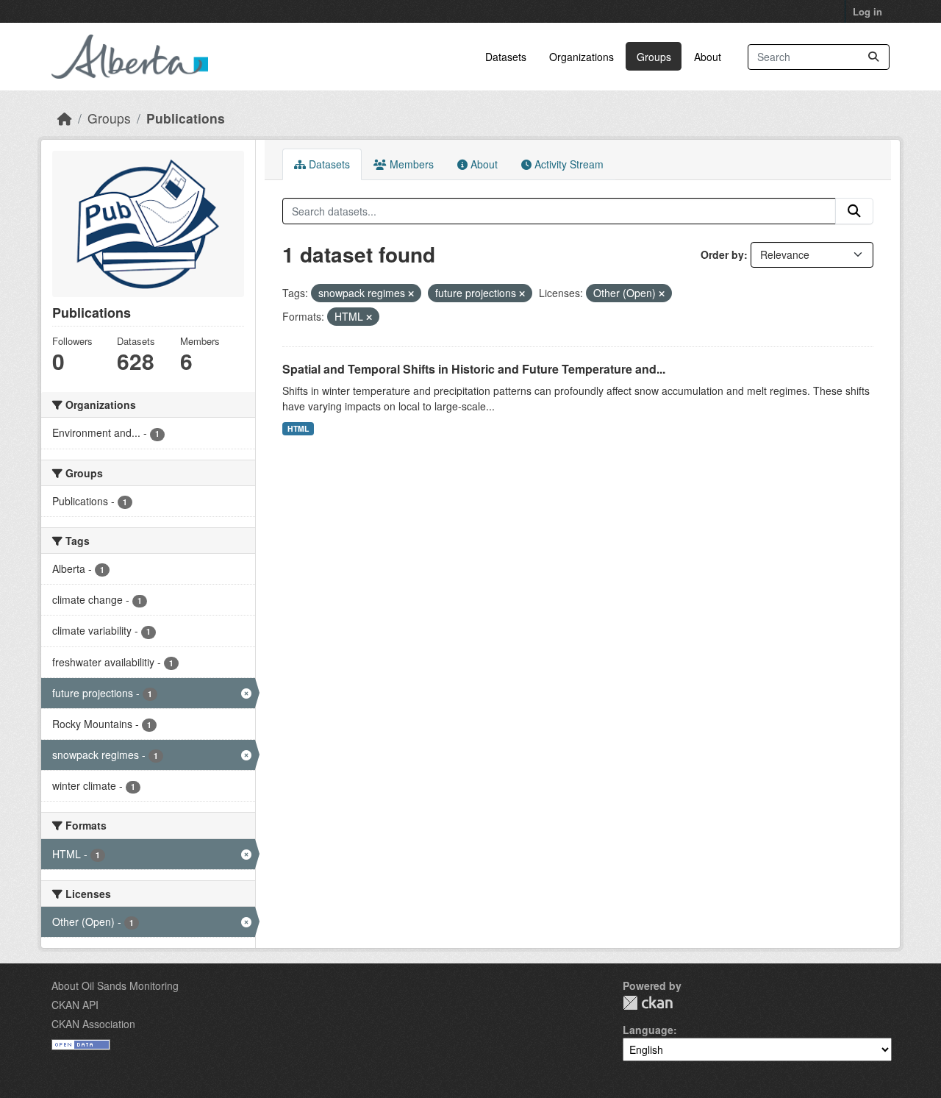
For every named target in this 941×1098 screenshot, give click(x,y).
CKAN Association (93, 1023)
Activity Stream (568, 164)
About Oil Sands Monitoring (115, 985)
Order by (722, 254)
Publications (185, 118)
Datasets (505, 56)
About (707, 56)
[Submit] (873, 57)
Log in (867, 11)
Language (648, 1029)
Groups (654, 56)
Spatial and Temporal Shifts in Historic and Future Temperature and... (473, 368)
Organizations (581, 56)
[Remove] (411, 293)
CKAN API (75, 1004)
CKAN (648, 1002)
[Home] (64, 118)
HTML (298, 428)
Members (410, 164)
